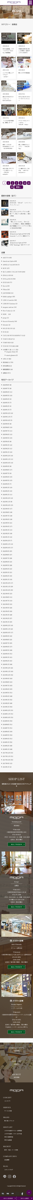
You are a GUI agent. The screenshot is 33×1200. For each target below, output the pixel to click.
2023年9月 (6, 509)
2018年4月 (6, 739)
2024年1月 (6, 494)
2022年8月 (6, 555)
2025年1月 (6, 452)
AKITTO (6, 258)
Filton (5, 289)
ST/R (4, 332)
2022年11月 (6, 544)
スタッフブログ (8, 1169)
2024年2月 (6, 491)
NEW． (5, 314)
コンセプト (7, 1101)
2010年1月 (6, 767)
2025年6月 (6, 434)
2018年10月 (6, 717)
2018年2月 (6, 746)
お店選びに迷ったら (9, 350)
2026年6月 (6, 392)
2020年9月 (6, 636)
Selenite (5, 325)
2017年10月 (6, 760)
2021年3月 (6, 615)
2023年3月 (6, 530)
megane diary (11, 352)
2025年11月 (6, 417)
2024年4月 (6, 484)
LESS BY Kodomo (9, 304)
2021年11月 (6, 586)
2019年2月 (6, 703)
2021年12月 (6, 583)
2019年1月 (6, 707)
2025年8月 (6, 427)
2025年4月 (6, 441)
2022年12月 (6, 540)
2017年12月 (6, 753)
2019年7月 (6, 685)
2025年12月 (6, 413)
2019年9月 (6, 678)
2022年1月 (6, 579)
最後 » (18, 187)
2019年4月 (6, 696)
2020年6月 (6, 647)
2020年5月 (6, 650)
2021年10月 (6, 590)
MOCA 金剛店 (8, 1140)
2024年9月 (6, 466)
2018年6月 (6, 731)
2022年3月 (6, 572)
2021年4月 (6, 611)
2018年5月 (6, 735)
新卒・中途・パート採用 (11, 1150)
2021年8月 (6, 597)
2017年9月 (6, 763)
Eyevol (5, 286)
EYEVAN (6, 282)
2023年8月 (6, 512)
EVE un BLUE (8, 279)
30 (12, 187)
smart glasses (11, 355)
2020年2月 (6, 661)
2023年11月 (6, 502)
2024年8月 (6, 470)
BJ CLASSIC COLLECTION (12, 272)
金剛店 (5, 373)
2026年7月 (6, 388)
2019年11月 (6, 671)
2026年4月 (6, 399)
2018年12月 (6, 710)
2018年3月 (6, 742)
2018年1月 (6, 749)
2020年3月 (6, 657)
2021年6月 (6, 604)
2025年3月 (6, 445)
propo (5, 318)
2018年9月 (6, 721)
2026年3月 (6, 402)
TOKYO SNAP (8, 339)
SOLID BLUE (7, 328)
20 (29, 183)
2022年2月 (6, 576)
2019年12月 (6, 668)
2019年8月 (6, 682)
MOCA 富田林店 (8, 1137)
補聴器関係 (6, 369)
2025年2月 (6, 448)
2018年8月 (6, 724)
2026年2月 (6, 406)
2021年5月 (6, 608)
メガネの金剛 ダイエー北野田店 (13, 1130)
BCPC (5, 268)
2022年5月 (6, 565)
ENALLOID (7, 275)
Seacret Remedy (8, 321)
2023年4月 (6, 526)
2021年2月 (6, 618)
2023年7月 (6, 516)
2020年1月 (6, 664)
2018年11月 (6, 714)
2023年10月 (6, 505)
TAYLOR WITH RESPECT (12, 335)
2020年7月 (6, 643)
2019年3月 (6, 700)
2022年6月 (6, 562)
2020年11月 (6, 629)
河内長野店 (6, 366)
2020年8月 (6, 639)
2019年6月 (6, 689)
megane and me (8, 307)
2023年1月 (6, 537)
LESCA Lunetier (8, 300)
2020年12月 (6, 625)
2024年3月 (6, 487)
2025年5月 (6, 438)
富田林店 (5, 362)
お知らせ (5, 359)
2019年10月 (6, 675)
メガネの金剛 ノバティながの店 (13, 1134)
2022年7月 (6, 558)
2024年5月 (6, 480)
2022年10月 (6, 547)
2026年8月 (6, 385)
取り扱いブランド (9, 1121)
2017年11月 (6, 756)
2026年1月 (6, 410)
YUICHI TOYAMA (9, 346)
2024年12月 (6, 456)
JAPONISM (6, 293)
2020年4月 (6, 654)
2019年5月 (6, 693)
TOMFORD (7, 342)
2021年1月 (6, 622)
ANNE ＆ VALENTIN (10, 265)
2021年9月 (6, 593)
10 (25, 183)
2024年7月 (6, 473)
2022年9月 (6, 551)
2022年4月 (6, 569)
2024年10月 (6, 463)
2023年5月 (6, 523)
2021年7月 (6, 601)
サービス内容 (8, 1111)
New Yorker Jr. (8, 311)
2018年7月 (6, 728)
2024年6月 (6, 477)
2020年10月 (6, 632)
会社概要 (6, 1160)
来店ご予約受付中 (16, 844)
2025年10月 (6, 420)
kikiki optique (7, 296)
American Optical (9, 261)
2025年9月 (6, 424)
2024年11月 (6, 459)
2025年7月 (6, 431)
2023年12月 (6, 498)
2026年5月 (6, 395)
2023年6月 (6, 519)
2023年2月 (6, 533)
